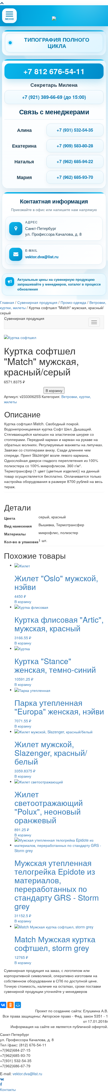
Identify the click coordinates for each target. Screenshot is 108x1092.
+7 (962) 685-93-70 (75, 177)
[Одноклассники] (10, 1005)
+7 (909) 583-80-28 (75, 146)
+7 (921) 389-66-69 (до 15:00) (54, 97)
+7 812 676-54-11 (54, 71)
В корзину (54, 390)
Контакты (8, 1089)
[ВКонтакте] (3, 1005)
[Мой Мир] (18, 1005)
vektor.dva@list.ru (41, 257)
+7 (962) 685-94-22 (75, 161)
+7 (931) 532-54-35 (75, 130)
